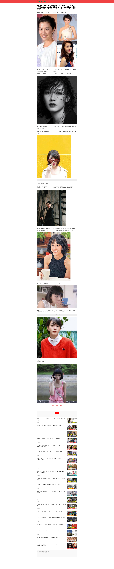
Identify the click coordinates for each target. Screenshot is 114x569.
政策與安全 (41, 552)
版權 (46, 552)
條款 (43, 552)
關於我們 (38, 552)
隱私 (45, 552)
